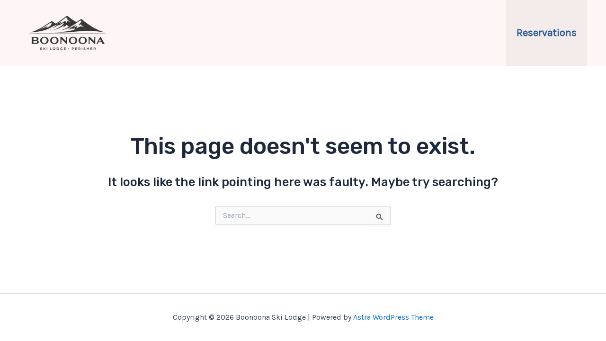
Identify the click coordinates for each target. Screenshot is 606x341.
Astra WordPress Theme (393, 317)
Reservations (547, 33)
